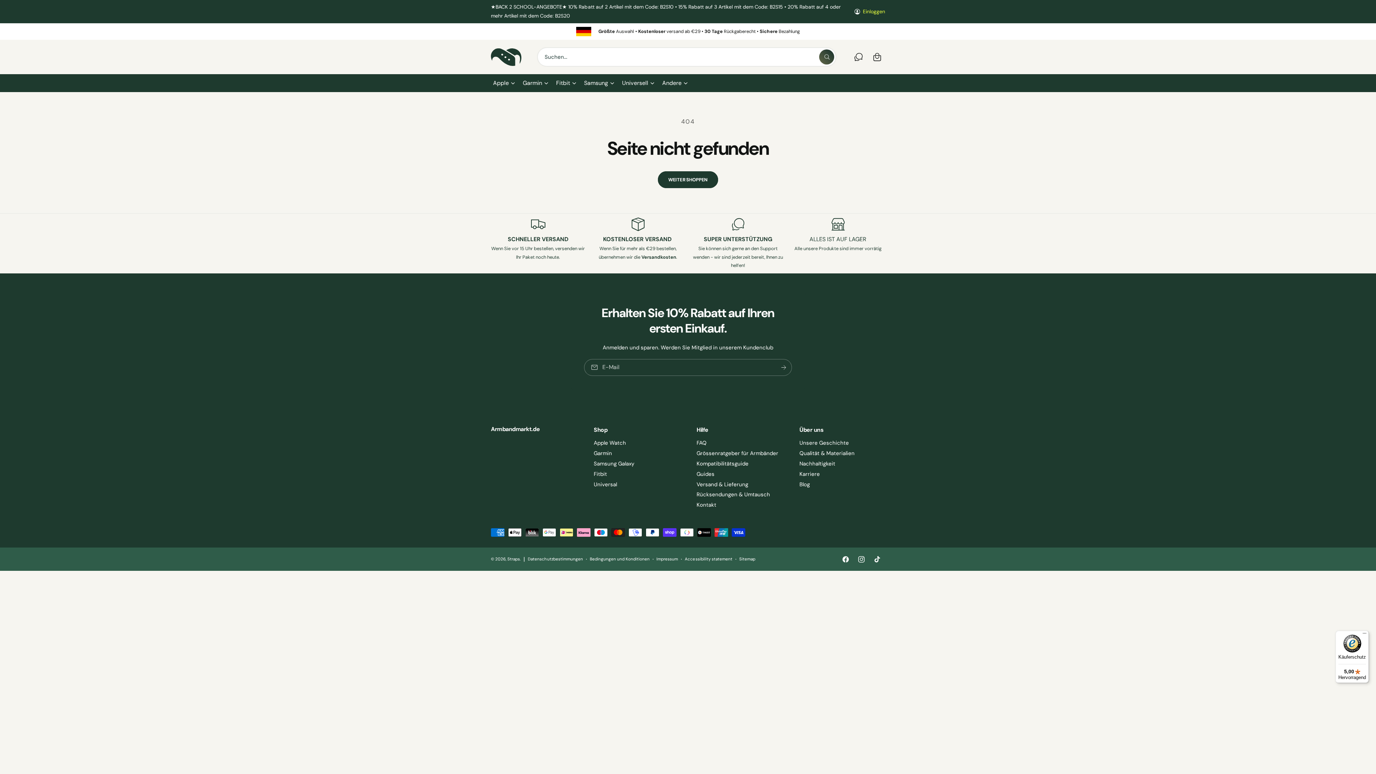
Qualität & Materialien (827, 453)
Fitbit (563, 83)
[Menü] (1364, 635)
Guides (706, 474)
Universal (605, 484)
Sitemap (747, 559)
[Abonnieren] (784, 367)
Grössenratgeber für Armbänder (737, 453)
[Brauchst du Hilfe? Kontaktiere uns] (858, 57)
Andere (672, 83)
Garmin (532, 83)
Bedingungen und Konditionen (620, 559)
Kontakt (706, 504)
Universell (635, 83)
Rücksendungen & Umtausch (733, 494)
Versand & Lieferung (722, 484)
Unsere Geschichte (824, 442)
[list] (688, 31)
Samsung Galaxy (614, 463)
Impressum (667, 559)
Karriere (809, 474)
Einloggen (874, 11)
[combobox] (687, 57)
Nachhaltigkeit (817, 463)
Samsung (596, 83)
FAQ (702, 442)
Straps (513, 559)
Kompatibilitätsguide (723, 463)
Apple (501, 83)
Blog (804, 484)
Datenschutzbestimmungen (555, 559)
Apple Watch (610, 442)
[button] (504, 83)
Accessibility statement (708, 559)
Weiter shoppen (688, 180)
